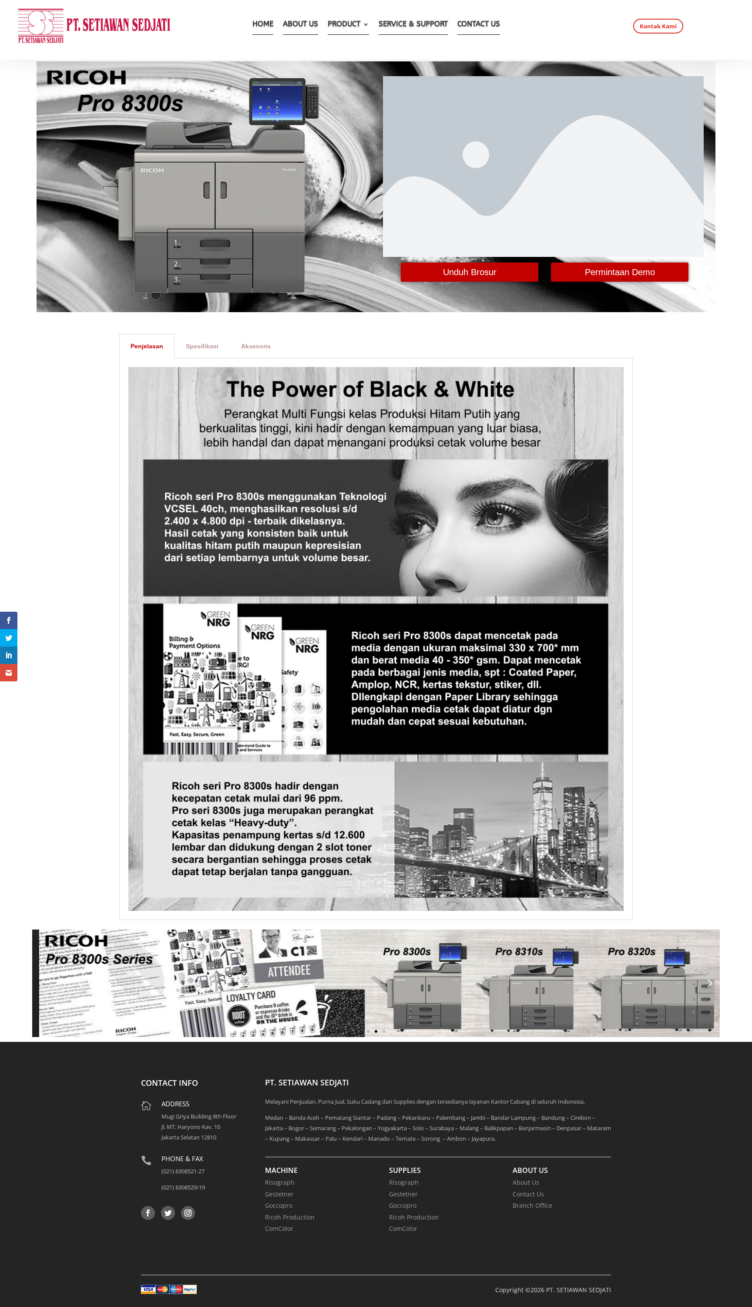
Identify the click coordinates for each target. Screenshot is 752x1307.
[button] (42, 983)
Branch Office (532, 1205)
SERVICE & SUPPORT (413, 24)
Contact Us (528, 1194)
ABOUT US (300, 24)
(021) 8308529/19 (183, 1187)
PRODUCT (344, 24)
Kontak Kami (658, 26)
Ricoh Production (290, 1217)
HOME (262, 24)
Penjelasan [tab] (147, 346)
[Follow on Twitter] (168, 1213)
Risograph (280, 1182)
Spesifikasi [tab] (202, 346)
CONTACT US (478, 24)
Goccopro (278, 1205)
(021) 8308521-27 (183, 1171)
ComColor (279, 1228)
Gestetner (279, 1194)
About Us (526, 1182)
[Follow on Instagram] (188, 1213)
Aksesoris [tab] (256, 346)
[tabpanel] (376, 639)
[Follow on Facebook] (148, 1213)
